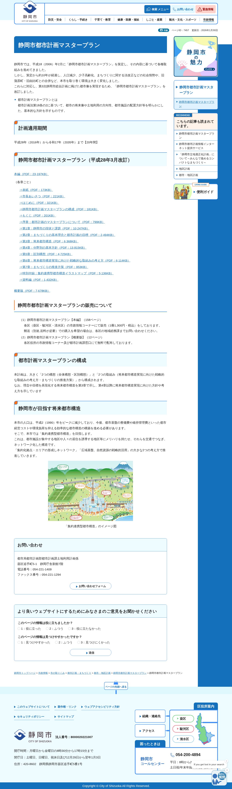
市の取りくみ (57, 673)
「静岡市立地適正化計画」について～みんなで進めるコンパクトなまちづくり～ (196, 158)
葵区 (183, 718)
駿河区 (184, 729)
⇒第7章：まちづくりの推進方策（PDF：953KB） (53, 267)
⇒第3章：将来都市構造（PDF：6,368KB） (49, 241)
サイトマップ (66, 716)
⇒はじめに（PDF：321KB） (39, 203)
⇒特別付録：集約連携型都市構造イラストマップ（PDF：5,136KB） (66, 273)
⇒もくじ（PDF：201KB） (37, 215)
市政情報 (43, 673)
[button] (157, 9)
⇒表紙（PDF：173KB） (36, 190)
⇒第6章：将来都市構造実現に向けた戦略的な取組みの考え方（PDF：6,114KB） (74, 260)
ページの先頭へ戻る (116, 686)
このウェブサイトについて (33, 706)
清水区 (184, 739)
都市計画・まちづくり (79, 673)
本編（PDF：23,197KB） (31, 174)
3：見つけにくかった (95, 642)
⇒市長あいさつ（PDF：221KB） (42, 196)
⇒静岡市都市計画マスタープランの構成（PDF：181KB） (59, 209)
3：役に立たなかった (86, 628)
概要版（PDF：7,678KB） (32, 290)
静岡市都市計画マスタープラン (196, 89)
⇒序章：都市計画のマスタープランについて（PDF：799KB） (62, 222)
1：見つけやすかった (35, 642)
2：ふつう (56, 628)
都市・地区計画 (188, 175)
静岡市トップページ (24, 673)
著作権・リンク (67, 706)
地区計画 (184, 168)
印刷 (166, 30)
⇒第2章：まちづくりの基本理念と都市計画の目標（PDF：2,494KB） (67, 235)
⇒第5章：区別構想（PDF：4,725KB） (46, 254)
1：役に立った (31, 628)
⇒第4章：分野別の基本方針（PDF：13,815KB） (52, 247)
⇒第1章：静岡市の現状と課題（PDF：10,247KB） (54, 228)
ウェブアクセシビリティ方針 (102, 706)
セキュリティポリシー (30, 716)
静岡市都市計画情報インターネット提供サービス (196, 146)
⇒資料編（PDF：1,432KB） (39, 279)
